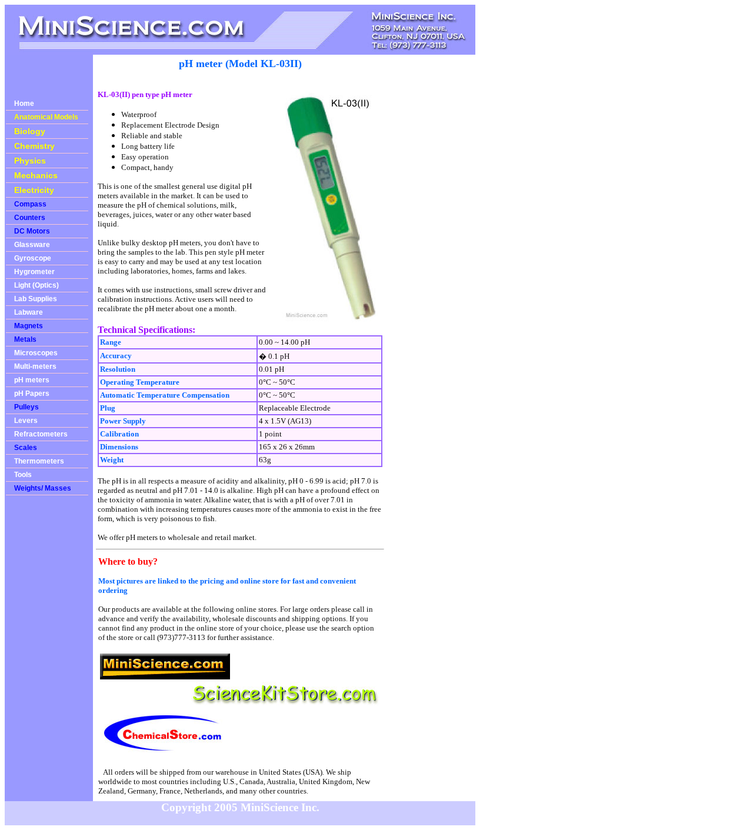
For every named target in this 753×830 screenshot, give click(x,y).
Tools (23, 475)
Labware (28, 312)
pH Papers (31, 393)
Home (24, 103)
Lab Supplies (35, 299)
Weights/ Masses (42, 488)
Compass (30, 204)
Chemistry (34, 146)
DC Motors (32, 231)
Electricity (34, 190)
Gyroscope (32, 258)
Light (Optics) (36, 285)
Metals (25, 339)
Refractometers (41, 434)
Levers (26, 420)
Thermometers (39, 461)
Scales (25, 448)
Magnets (28, 326)
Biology (29, 131)
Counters (29, 218)
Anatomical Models (46, 117)
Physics (30, 160)
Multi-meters (35, 366)
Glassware (32, 245)
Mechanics (36, 175)
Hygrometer (34, 272)
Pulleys (26, 407)
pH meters (31, 380)
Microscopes (36, 353)
